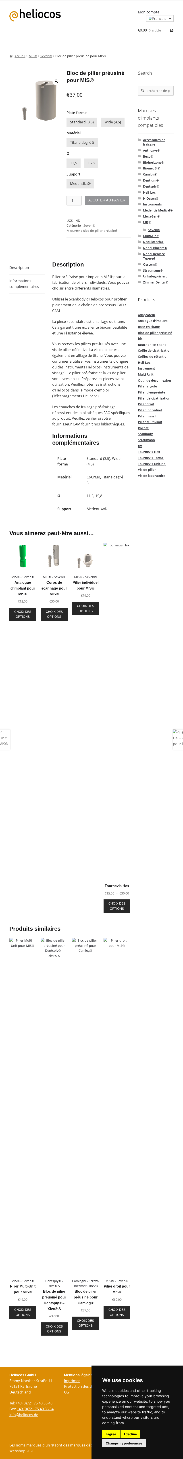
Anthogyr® (151, 150)
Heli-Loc (149, 192)
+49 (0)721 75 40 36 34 (35, 1408)
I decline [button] (130, 1434)
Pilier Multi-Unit (150, 422)
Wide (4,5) (112, 122)
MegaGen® (151, 216)
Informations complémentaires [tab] (24, 283)
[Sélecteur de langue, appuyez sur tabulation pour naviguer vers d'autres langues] (160, 18)
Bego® (148, 156)
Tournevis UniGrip (152, 464)
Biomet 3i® (151, 168)
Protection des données (84, 1386)
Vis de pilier (147, 469)
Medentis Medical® (158, 210)
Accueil (20, 56)
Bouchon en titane (152, 345)
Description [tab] (19, 267)
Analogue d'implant (153, 321)
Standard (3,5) (82, 122)
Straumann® (153, 270)
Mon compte (148, 12)
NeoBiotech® (153, 242)
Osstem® (150, 264)
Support (73, 174)
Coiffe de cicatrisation (154, 350)
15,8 (91, 163)
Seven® (46, 56)
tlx (140, 446)
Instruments (152, 204)
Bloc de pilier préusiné (100, 230)
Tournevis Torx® (151, 458)
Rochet (143, 428)
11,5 (73, 163)
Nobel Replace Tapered (154, 256)
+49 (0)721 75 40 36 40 (34, 1403)
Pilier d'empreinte (151, 392)
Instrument (146, 368)
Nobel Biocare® (155, 248)
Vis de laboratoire (151, 476)
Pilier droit (146, 404)
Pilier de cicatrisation (154, 398)
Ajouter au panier (106, 200)
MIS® (33, 56)
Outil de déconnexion (154, 380)
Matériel (74, 133)
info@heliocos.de (23, 1414)
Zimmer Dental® (155, 282)
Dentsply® (151, 186)
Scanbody (145, 434)
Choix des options (22, 614)
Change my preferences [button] (124, 1443)
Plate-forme (77, 112)
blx (140, 338)
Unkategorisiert (155, 276)
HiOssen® (150, 198)
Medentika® (80, 183)
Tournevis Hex (149, 452)
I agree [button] (111, 1434)
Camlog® (150, 174)
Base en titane (149, 327)
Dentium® (151, 180)
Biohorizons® (153, 162)
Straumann (146, 440)
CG (66, 1392)
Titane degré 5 (82, 142)
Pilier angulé (147, 386)
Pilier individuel (150, 410)
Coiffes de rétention (153, 356)
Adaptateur (146, 315)
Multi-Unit (151, 236)
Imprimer (72, 1380)
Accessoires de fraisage (154, 142)
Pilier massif (147, 416)
